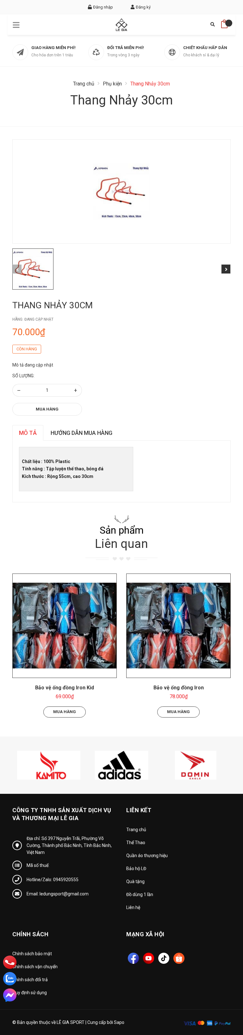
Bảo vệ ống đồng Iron (178, 688)
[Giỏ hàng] (224, 22)
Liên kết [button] (138, 810)
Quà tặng (135, 881)
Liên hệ (133, 907)
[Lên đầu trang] (222, 1002)
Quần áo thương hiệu (147, 855)
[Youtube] (148, 958)
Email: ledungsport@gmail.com (58, 893)
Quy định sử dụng (29, 992)
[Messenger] (9, 995)
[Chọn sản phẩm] (64, 626)
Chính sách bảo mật (32, 953)
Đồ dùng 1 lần (139, 894)
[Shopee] (179, 958)
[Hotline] (10, 962)
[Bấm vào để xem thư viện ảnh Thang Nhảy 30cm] (121, 191)
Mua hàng (47, 409)
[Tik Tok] (164, 958)
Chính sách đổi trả (30, 979)
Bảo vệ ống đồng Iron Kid (64, 688)
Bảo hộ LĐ (136, 868)
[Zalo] (9, 978)
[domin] (194, 764)
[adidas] (121, 764)
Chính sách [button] (30, 934)
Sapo (119, 1022)
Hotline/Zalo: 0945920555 (52, 879)
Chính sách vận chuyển (35, 966)
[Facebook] (133, 958)
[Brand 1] (48, 764)
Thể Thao (135, 842)
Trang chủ (136, 829)
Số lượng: (23, 375)
